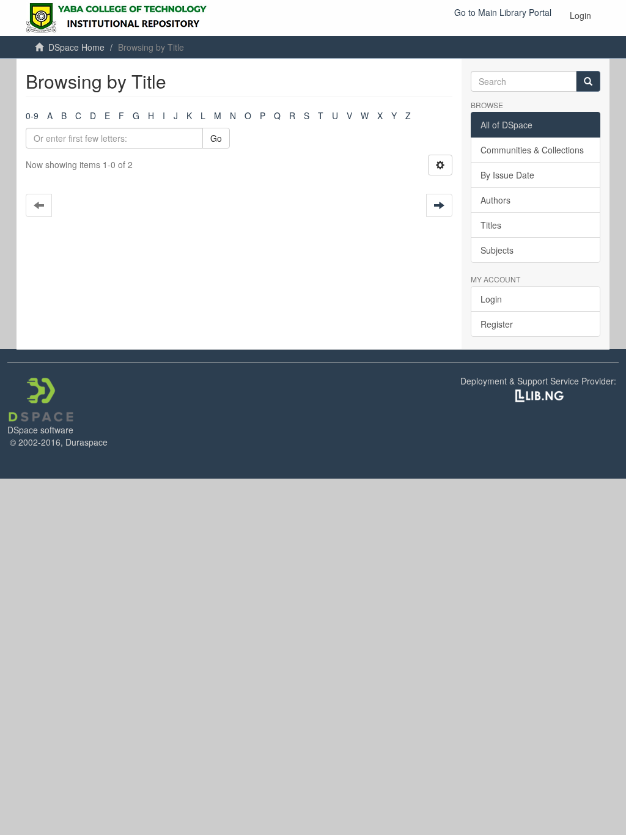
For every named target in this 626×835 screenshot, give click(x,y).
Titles (491, 225)
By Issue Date (507, 175)
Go (216, 138)
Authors (495, 200)
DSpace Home (76, 47)
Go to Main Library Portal (502, 12)
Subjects (497, 250)
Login (491, 299)
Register (497, 324)
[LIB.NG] (539, 395)
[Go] (588, 81)
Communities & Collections (532, 150)
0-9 (32, 115)
